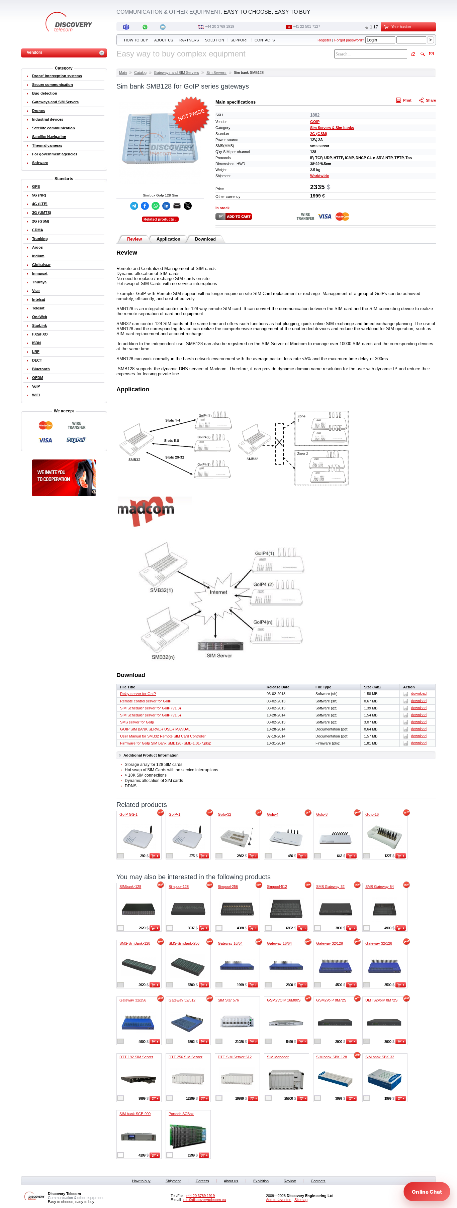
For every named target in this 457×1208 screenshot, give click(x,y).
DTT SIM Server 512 (235, 1057)
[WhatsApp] (156, 206)
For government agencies (54, 154)
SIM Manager (278, 1057)
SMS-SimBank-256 (184, 943)
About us (163, 40)
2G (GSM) (318, 134)
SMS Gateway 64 (379, 887)
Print (407, 100)
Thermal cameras (47, 145)
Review (134, 239)
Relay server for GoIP (138, 694)
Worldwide (319, 176)
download (419, 693)
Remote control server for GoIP (145, 701)
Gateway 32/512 (182, 1000)
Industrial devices (47, 119)
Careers (202, 1181)
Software (40, 163)
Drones (38, 111)
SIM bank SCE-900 (135, 1114)
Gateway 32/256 (132, 1000)
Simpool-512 (277, 887)
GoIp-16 (372, 814)
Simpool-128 (179, 887)
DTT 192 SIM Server (136, 1057)
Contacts (265, 40)
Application (168, 239)
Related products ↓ (160, 219)
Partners (189, 40)
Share (431, 100)
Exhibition (261, 1181)
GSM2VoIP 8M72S (331, 1000)
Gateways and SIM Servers (176, 73)
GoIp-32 (224, 814)
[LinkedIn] (166, 206)
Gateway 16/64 (230, 943)
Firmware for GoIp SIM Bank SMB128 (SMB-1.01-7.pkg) (165, 743)
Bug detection (44, 93)
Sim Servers (216, 73)
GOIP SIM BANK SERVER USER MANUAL (155, 729)
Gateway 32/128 (329, 943)
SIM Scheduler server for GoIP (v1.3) (150, 708)
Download (205, 239)
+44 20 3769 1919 (219, 26)
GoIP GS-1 (128, 814)
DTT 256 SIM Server (185, 1057)
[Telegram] (134, 206)
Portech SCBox (181, 1114)
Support (239, 40)
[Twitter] (188, 206)
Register (324, 40)
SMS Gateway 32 (330, 887)
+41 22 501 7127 (306, 26)
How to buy (136, 40)
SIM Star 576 (228, 1000)
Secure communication (52, 85)
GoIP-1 (174, 814)
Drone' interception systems (57, 76)
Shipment (173, 1181)
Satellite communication (53, 128)
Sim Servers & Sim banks (332, 128)
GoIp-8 (322, 814)
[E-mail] (177, 206)
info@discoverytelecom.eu (204, 1200)
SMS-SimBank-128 (134, 943)
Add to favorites (278, 1200)
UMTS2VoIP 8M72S (381, 1000)
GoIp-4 (272, 814)
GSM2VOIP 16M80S (283, 1000)
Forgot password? (349, 40)
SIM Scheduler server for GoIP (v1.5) (150, 715)
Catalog (140, 73)
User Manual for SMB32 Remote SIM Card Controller (163, 736)
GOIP (314, 122)
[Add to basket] (155, 857)
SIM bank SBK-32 (379, 1057)
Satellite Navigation (49, 137)
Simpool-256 (228, 887)
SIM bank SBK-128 (331, 1057)
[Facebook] (145, 206)
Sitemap (300, 1200)
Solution (214, 40)
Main (123, 73)
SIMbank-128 (130, 887)
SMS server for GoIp (137, 722)
